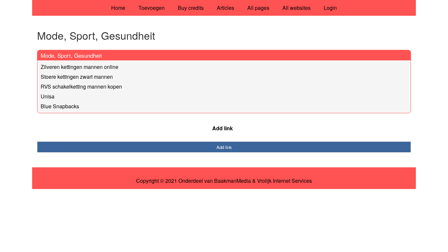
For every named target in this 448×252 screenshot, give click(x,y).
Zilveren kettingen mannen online (79, 67)
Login (330, 7)
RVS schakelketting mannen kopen (81, 86)
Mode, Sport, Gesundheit (71, 55)
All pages (258, 7)
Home (118, 7)
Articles (225, 7)
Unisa (47, 96)
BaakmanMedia (232, 181)
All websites (296, 7)
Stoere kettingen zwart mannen (77, 76)
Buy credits (191, 7)
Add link (222, 128)
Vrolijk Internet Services (284, 181)
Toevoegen (151, 7)
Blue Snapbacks (60, 106)
